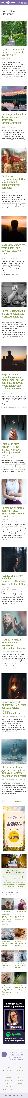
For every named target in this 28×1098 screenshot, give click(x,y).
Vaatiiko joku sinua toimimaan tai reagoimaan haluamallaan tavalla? (13, 644)
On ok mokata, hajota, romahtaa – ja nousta (7, 943)
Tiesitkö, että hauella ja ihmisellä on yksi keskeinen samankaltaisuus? (13, 118)
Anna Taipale (4, 947)
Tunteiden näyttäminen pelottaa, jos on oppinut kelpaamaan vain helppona (13, 182)
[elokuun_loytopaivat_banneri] (14, 828)
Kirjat (8, 1074)
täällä (24, 1061)
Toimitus (20, 1083)
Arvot (20, 1067)
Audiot (8, 1067)
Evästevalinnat (7, 1089)
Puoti (7, 1083)
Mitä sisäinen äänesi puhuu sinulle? (5, 965)
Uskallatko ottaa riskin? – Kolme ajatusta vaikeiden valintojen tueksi (11, 448)
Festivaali (20, 1071)
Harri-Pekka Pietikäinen (9, 320)
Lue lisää (4, 78)
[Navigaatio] (25, 3)
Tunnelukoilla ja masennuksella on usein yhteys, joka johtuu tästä (20, 988)
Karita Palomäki (5, 969)
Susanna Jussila (5, 924)
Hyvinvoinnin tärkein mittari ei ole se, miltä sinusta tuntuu (13, 52)
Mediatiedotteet (8, 1080)
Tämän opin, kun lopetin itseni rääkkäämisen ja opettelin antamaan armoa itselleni (7, 989)
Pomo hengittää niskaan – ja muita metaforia (20, 965)
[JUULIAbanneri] (14, 1021)
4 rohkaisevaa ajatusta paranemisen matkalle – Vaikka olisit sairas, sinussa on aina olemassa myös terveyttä (7, 917)
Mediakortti (20, 1077)
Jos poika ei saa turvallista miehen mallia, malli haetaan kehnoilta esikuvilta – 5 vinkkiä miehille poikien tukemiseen (13, 381)
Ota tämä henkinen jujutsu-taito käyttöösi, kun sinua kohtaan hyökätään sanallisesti (13, 771)
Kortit (20, 1074)
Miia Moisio (16, 992)
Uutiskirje (8, 1077)
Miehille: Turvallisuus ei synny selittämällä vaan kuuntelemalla (13, 313)
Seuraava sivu (17, 801)
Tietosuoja (8, 1086)
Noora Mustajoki (18, 947)
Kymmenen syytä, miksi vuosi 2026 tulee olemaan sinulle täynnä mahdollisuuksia (13, 708)
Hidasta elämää (8, 2)
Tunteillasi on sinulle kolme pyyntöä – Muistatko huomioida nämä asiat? (13, 512)
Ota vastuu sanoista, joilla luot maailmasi (20, 943)
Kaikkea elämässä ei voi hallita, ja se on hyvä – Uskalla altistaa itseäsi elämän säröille (13, 580)
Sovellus (20, 1080)
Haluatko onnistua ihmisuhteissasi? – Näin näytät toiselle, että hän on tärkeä (20, 914)
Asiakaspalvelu (7, 1071)
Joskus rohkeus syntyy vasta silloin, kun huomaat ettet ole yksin (13, 249)
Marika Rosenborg (18, 919)
